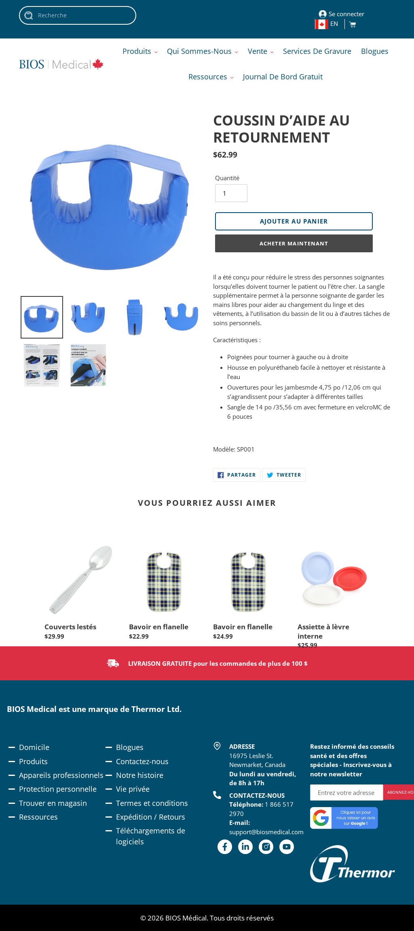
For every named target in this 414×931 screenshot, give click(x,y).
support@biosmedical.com (266, 832)
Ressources (38, 817)
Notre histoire (139, 775)
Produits (33, 761)
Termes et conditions (152, 803)
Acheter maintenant (294, 243)
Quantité (227, 178)
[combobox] (77, 15)
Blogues (130, 747)
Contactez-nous (142, 761)
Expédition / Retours (150, 817)
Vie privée (133, 789)
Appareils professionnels (61, 775)
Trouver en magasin (53, 803)
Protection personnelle (58, 789)
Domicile (34, 747)
